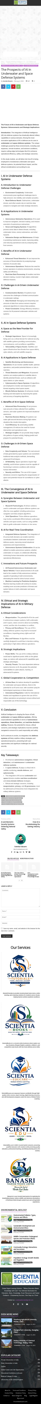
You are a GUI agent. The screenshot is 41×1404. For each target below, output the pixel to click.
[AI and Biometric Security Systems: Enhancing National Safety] (7, 867)
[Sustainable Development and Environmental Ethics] (6, 1229)
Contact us (6, 1395)
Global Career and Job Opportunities (12, 1370)
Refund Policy (32, 1393)
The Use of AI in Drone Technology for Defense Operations (19, 874)
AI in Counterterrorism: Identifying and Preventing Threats (33, 874)
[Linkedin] (17, 852)
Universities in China (19, 1324)
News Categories (17, 1395)
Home (2, 62)
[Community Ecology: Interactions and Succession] (6, 1250)
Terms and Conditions (19, 1390)
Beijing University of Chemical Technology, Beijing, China (24, 1341)
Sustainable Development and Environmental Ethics (24, 1227)
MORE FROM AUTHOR (26, 858)
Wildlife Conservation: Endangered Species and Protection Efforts (26, 1237)
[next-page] (22, 880)
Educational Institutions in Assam (11, 1373)
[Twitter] (8, 86)
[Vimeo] (26, 852)
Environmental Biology (14, 1210)
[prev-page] (19, 880)
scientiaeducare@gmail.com (24, 1300)
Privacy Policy (32, 1390)
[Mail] (20, 852)
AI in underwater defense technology (12, 798)
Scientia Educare (8, 81)
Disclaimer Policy (21, 1393)
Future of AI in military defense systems (12, 804)
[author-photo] (20, 839)
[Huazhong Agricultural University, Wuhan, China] (6, 1322)
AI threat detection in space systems (11, 800)
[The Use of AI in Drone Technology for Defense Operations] (20, 867)
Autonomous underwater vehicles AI (11, 802)
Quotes (3, 1366)
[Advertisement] (20, 27)
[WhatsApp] (18, 86)
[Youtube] (29, 852)
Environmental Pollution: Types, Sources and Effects (25, 1216)
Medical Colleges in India (9, 1376)
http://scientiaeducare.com (21, 849)
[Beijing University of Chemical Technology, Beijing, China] (6, 1343)
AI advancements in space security (15, 796)
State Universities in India (9, 1363)
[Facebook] (3, 86)
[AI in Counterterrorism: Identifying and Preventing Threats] (34, 867)
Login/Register (33, 1395)
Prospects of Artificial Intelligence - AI (15, 62)
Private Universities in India (9, 1360)
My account (20, 1398)
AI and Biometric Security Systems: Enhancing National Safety (8, 825)
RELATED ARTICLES (13, 858)
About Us (7, 1390)
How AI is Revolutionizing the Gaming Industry (33, 824)
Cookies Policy (9, 1393)
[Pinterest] (13, 86)
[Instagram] (14, 852)
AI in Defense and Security (31, 65)
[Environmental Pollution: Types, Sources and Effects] (6, 1218)
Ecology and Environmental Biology (23, 1220)
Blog (25, 1395)
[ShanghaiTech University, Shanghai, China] (6, 1333)
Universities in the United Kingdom (12, 1379)
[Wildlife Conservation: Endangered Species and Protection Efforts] (6, 1239)
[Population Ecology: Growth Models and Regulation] (6, 1261)
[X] (23, 852)
